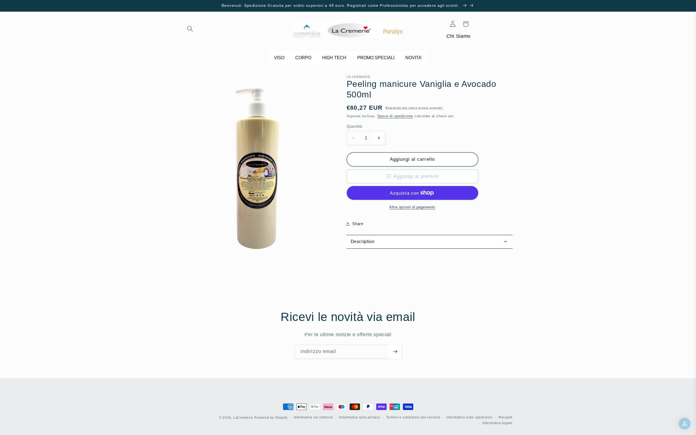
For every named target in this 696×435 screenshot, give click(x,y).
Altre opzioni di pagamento (412, 207)
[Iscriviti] (395, 352)
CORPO (303, 57)
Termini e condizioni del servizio (413, 417)
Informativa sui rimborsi (313, 417)
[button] (190, 28)
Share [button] (357, 223)
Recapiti (505, 417)
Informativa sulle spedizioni (469, 417)
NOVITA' (413, 57)
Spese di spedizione (395, 116)
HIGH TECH (334, 57)
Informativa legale (497, 423)
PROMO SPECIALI (375, 57)
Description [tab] (363, 241)
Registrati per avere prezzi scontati (414, 107)
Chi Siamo (458, 36)
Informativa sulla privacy (359, 417)
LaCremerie (243, 418)
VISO (279, 57)
